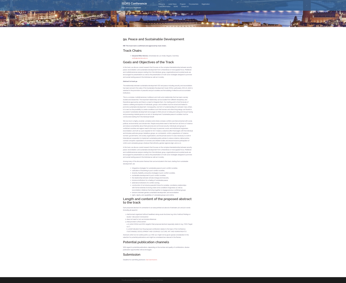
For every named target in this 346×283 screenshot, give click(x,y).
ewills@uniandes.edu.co (140, 58)
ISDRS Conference (134, 3)
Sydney (151, 280)
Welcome (161, 4)
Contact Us (185, 6)
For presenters (193, 4)
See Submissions (151, 260)
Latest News (172, 4)
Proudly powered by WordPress (132, 280)
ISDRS (176, 6)
